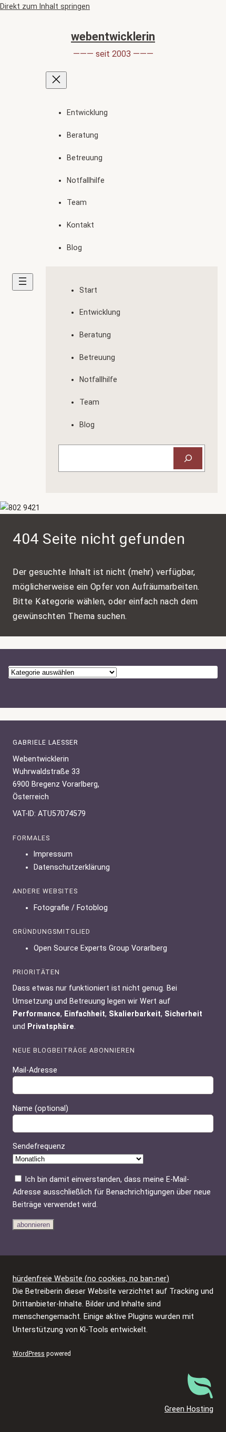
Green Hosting (189, 1409)
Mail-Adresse (35, 1070)
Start (88, 290)
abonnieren (33, 1225)
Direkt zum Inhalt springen (45, 6)
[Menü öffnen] (22, 282)
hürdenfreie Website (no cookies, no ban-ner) (91, 1278)
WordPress (29, 1353)
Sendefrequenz (39, 1146)
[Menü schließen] (56, 80)
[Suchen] (187, 458)
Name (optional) (40, 1108)
